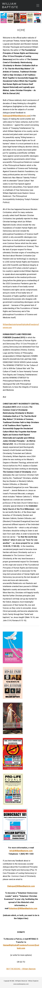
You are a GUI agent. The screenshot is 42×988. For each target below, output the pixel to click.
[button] (21, 17)
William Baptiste (10, 5)
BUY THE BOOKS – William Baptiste (21, 969)
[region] (21, 17)
